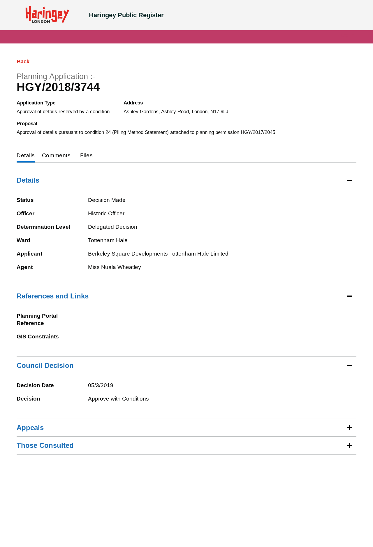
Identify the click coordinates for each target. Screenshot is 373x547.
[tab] (26, 155)
